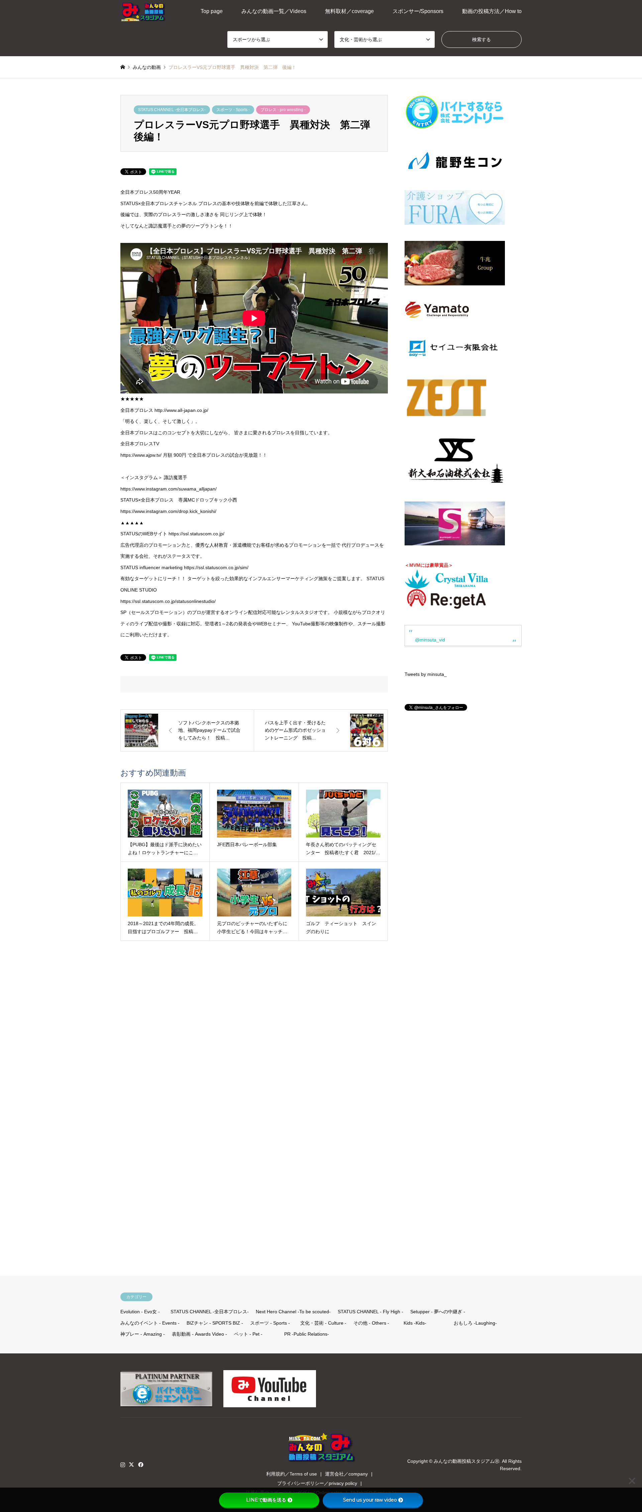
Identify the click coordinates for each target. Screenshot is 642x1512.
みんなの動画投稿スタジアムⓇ (466, 1460)
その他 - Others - (371, 1323)
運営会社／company (346, 1474)
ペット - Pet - (248, 1334)
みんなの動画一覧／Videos (273, 11)
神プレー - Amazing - (142, 1334)
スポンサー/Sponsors (418, 11)
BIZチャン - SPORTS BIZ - (215, 1323)
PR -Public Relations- (306, 1334)
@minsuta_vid (430, 639)
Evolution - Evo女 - (140, 1311)
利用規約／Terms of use (291, 1474)
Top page (212, 11)
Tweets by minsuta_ (426, 674)
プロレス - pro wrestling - (283, 109)
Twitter (131, 1464)
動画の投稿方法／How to (492, 11)
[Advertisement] (455, 978)
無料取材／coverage (349, 11)
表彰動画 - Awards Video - (199, 1334)
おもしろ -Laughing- (475, 1323)
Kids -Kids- (415, 1323)
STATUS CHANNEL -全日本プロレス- (172, 109)
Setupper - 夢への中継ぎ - (437, 1311)
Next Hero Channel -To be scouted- (293, 1311)
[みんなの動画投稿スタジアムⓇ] (143, 11)
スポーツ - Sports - (233, 109)
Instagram (122, 1464)
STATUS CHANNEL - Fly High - (370, 1311)
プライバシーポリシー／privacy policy (317, 1483)
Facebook (140, 1464)
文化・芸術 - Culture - (323, 1323)
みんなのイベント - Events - (150, 1323)
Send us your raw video (370, 1500)
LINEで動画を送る (266, 1500)
